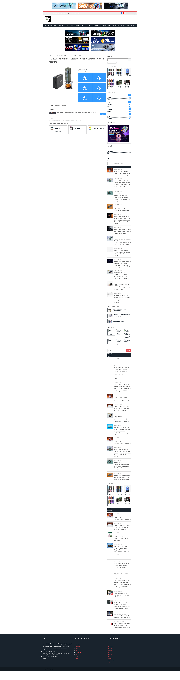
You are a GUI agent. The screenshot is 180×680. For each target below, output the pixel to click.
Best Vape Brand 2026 (106, 25)
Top (108, 511)
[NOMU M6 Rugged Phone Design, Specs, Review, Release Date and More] (110, 366)
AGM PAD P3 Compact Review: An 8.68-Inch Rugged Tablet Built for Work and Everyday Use (121, 548)
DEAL (128, 25)
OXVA (77, 648)
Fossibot (110, 648)
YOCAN (109, 153)
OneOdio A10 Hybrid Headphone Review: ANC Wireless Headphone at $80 (122, 615)
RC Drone (119, 106)
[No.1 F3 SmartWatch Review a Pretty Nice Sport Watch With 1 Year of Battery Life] (110, 623)
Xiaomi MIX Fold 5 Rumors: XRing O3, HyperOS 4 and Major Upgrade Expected (122, 208)
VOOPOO (78, 646)
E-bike (119, 111)
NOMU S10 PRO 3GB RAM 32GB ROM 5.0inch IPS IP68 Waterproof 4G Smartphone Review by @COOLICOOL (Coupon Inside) (122, 388)
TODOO (77, 658)
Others (65, 124)
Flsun (109, 652)
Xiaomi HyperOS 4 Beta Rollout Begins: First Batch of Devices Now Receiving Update (122, 253)
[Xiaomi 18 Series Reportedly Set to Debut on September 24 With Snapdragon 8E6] (110, 228)
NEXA (77, 650)
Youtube (44, 660)
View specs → (58, 131)
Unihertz (110, 650)
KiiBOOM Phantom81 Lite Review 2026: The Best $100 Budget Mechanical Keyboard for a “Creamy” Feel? (122, 431)
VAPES (88, 25)
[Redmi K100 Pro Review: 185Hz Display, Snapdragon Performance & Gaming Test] (110, 170)
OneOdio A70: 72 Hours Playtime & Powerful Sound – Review (122, 595)
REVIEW (117, 25)
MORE (122, 25)
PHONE (66, 25)
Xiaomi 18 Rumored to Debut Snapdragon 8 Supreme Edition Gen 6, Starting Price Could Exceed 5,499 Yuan (122, 241)
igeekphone (52, 668)
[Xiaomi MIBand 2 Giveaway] (110, 360)
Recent (109, 508)
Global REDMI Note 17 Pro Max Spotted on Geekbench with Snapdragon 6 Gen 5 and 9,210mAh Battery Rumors (122, 299)
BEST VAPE (95, 25)
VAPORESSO (78, 645)
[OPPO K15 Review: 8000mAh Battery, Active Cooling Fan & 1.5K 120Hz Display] (110, 406)
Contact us (45, 649)
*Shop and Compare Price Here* (50, 656)
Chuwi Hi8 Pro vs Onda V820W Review (121, 378)
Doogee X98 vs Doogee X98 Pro (122, 314)
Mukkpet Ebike (111, 660)
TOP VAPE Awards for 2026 (78, 25)
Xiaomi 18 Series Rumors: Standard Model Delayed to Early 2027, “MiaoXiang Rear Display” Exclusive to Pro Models (122, 220)
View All (129, 146)
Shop (132, 25)
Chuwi (109, 645)
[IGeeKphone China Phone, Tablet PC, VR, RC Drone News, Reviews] (47, 19)
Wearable (119, 109)
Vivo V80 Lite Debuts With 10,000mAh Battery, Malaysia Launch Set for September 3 (122, 537)
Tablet (119, 97)
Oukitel (110, 658)
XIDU (108, 158)
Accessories (85, 69)
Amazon (61, 25)
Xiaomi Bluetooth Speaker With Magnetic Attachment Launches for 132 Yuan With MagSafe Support (122, 286)
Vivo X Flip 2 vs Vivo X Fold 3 (119, 309)
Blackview (110, 646)
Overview (57, 105)
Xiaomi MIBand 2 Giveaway (122, 361)
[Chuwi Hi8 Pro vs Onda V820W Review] (110, 376)
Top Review (110, 355)
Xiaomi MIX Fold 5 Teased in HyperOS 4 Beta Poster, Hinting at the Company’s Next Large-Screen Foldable (122, 264)
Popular (109, 353)
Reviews (64, 105)
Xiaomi (109, 161)
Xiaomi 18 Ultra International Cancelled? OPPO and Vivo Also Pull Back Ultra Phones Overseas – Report (122, 197)
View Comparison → (117, 310)
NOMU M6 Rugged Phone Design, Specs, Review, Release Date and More (121, 369)
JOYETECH (119, 118)
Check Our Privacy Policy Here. (49, 651)
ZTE (108, 149)
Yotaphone (110, 151)
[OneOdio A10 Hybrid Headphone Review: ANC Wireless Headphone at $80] (110, 613)
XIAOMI (109, 166)
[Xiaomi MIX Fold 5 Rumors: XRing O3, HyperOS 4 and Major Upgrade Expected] (110, 206)
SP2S (77, 654)
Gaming (119, 114)
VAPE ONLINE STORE (80, 643)
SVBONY (110, 643)
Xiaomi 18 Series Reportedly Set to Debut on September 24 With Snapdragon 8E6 (122, 231)
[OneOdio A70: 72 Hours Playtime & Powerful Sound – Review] (110, 592)
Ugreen (110, 662)
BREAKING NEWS (52, 25)
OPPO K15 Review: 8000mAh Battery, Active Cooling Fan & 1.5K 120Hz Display (68, 13)
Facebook (45, 658)
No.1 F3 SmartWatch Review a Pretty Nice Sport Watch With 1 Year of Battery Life (122, 625)
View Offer (103, 114)
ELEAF (119, 116)
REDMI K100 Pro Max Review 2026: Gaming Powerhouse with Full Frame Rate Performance (121, 275)
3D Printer (119, 104)
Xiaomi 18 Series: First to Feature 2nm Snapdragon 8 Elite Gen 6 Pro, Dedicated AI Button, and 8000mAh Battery (122, 184)
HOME (44, 25)
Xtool (108, 156)
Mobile (119, 95)
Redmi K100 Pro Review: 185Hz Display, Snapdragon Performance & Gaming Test (122, 173)
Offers (51, 105)
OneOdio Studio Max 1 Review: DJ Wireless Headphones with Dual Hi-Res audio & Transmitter (122, 605)
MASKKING (78, 652)
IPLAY (77, 656)
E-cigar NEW (119, 102)
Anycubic (110, 654)
